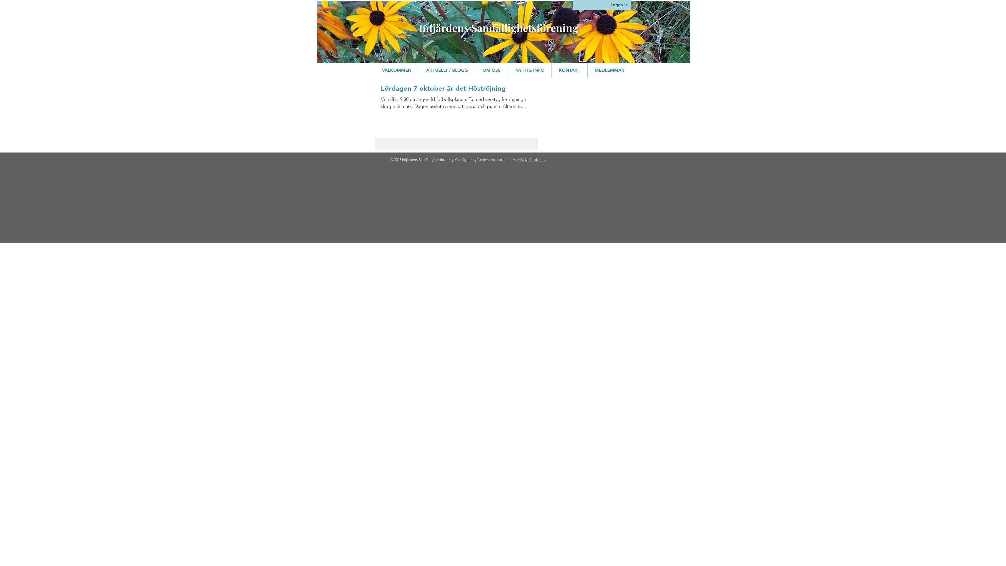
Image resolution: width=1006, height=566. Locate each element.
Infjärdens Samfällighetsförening (498, 28)
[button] (491, 70)
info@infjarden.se (531, 160)
